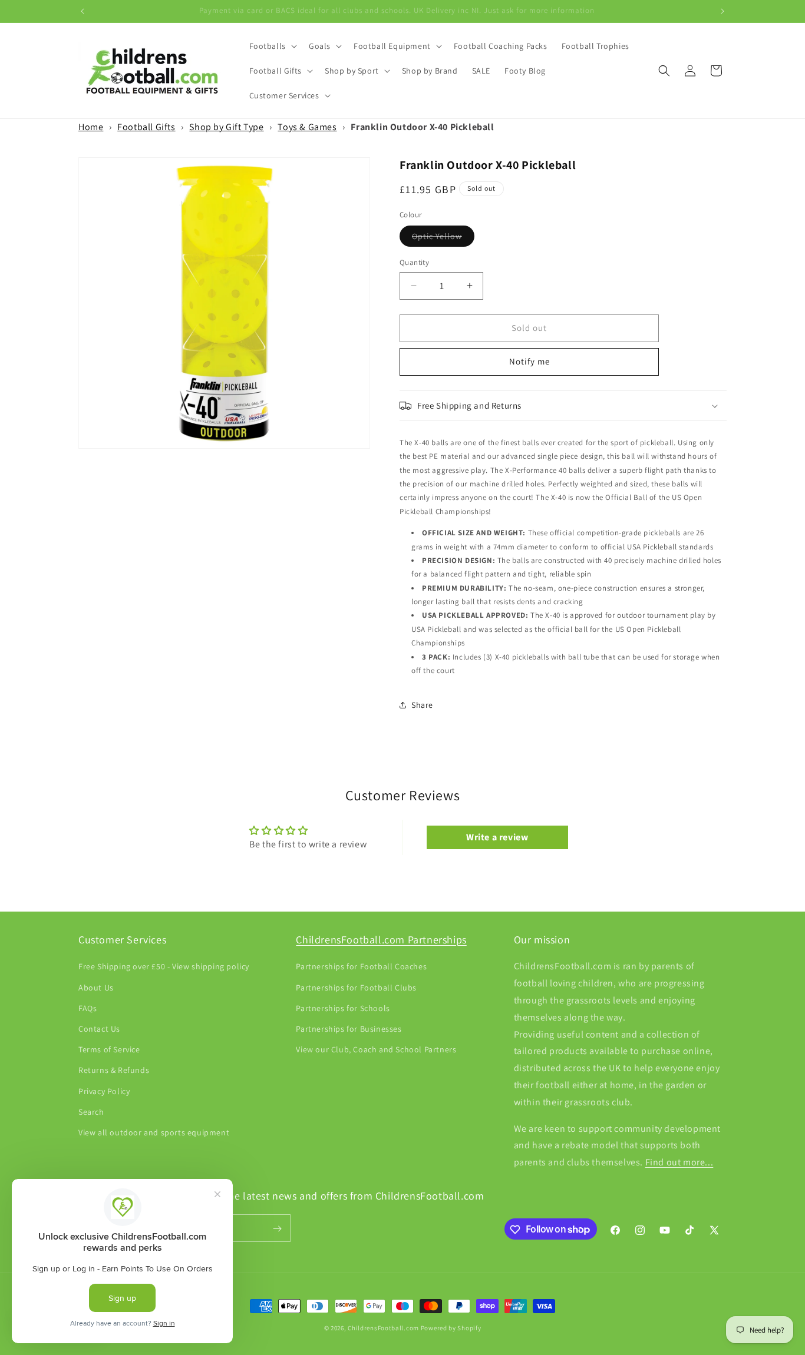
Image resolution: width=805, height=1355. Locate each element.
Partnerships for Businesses (348, 1028)
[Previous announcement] (82, 11)
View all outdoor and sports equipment (153, 1132)
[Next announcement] (722, 11)
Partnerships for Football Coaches (361, 967)
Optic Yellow (443, 238)
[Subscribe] (277, 1229)
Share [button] (422, 705)
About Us (96, 987)
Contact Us (99, 1028)
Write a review (497, 837)
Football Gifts (146, 127)
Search (91, 1111)
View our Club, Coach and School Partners (376, 1049)
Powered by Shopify (451, 1328)
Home (90, 127)
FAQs (87, 1008)
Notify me (529, 361)
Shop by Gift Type (226, 127)
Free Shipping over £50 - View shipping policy (163, 967)
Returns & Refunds (113, 1070)
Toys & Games (307, 127)
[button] (272, 46)
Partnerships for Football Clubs (356, 987)
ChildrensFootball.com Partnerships (381, 939)
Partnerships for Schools (343, 1008)
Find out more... (679, 1162)
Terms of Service (109, 1049)
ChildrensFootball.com (383, 1328)
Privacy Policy (104, 1091)
